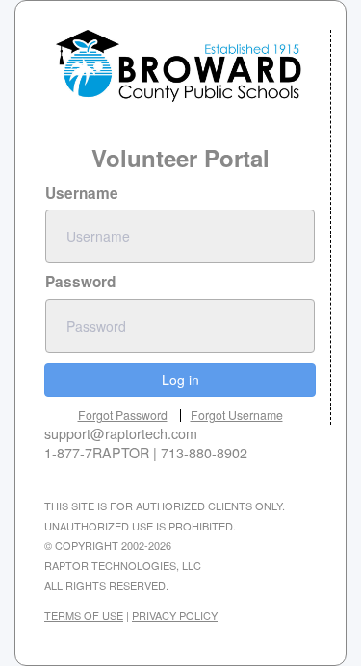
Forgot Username (237, 415)
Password (80, 281)
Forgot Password (123, 415)
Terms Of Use (83, 615)
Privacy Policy (175, 615)
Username (81, 193)
